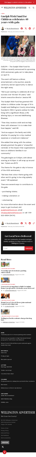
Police (13, 316)
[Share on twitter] (26, 28)
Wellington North (7, 300)
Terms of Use (4, 428)
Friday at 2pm (5, 356)
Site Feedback (5, 435)
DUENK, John (4, 402)
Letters (3, 365)
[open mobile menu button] (2, 7)
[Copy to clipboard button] (33, 28)
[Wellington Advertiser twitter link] (2, 447)
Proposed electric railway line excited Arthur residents (18, 381)
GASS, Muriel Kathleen (7, 395)
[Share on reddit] (30, 28)
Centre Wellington (7, 268)
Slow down (4, 384)
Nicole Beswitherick (13, 28)
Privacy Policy (5, 430)
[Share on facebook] (22, 28)
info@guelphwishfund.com (11, 213)
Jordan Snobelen (9, 306)
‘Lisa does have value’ (7, 374)
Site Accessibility (6, 438)
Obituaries (4, 394)
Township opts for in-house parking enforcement (16, 334)
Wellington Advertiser (9, 322)
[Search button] (29, 7)
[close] (33, 2)
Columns (4, 379)
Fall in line (4, 352)
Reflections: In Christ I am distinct (11, 388)
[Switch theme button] (33, 7)
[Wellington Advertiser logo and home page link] (15, 7)
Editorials (4, 351)
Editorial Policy (5, 433)
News (3, 13)
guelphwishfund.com (9, 210)
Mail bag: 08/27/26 (6, 367)
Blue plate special (6, 359)
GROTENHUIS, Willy (6, 399)
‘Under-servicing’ (6, 370)
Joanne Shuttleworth (8, 274)
